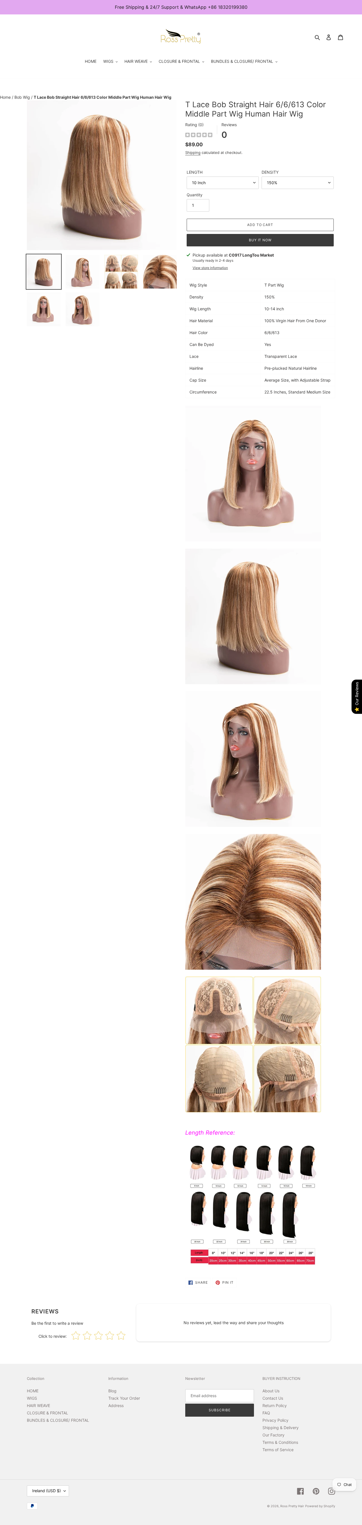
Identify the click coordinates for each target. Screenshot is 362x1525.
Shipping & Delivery (280, 1427)
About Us (270, 1390)
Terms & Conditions (280, 1442)
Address (116, 1405)
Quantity (194, 194)
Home (6, 97)
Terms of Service (278, 1449)
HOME (32, 1390)
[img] (198, 136)
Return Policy (274, 1405)
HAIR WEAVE (38, 1405)
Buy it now (260, 240)
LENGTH (194, 172)
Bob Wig (22, 97)
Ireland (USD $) (46, 1490)
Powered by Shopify (320, 1506)
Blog (112, 1390)
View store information (210, 268)
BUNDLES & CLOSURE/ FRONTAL (58, 1420)
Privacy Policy (275, 1420)
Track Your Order (124, 1398)
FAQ (266, 1412)
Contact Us (272, 1398)
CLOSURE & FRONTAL (47, 1412)
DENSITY (270, 172)
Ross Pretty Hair (292, 1506)
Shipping (193, 152)
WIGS (32, 1398)
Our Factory (273, 1434)
